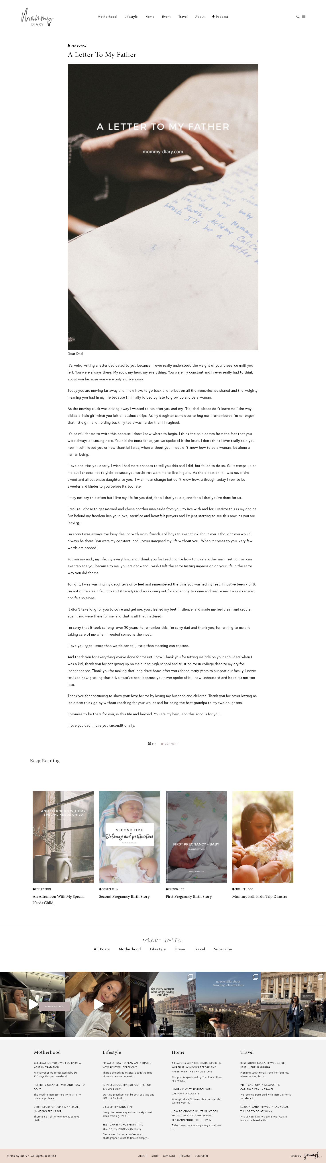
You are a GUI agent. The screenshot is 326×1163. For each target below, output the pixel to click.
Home (149, 16)
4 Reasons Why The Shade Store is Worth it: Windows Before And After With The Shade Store (196, 1067)
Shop (155, 1155)
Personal (79, 45)
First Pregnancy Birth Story (189, 896)
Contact (169, 1155)
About (200, 16)
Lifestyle (158, 948)
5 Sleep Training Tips (118, 1106)
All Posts (102, 948)
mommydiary (54, 1006)
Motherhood (107, 16)
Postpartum (110, 889)
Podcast (221, 16)
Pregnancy (176, 889)
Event (166, 16)
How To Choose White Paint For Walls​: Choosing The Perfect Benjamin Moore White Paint (195, 1115)
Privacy (185, 1155)
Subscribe (223, 948)
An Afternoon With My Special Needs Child (58, 899)
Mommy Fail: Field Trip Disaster (259, 896)
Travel (183, 16)
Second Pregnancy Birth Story (124, 896)
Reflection (43, 889)
